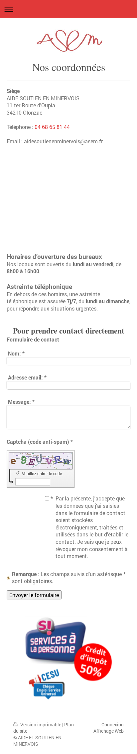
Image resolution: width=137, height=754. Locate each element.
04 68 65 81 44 (52, 126)
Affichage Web (108, 731)
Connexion (112, 724)
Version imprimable (40, 724)
